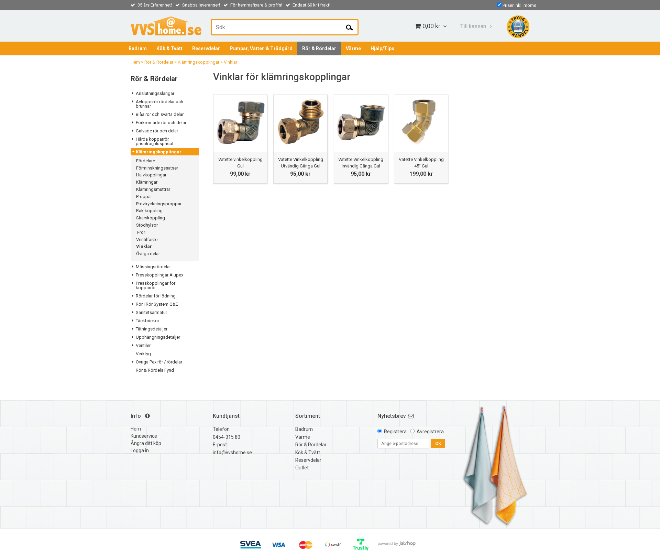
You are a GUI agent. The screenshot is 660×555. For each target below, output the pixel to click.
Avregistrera (430, 431)
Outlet (302, 467)
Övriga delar (148, 253)
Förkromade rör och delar (161, 122)
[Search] (349, 27)
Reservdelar (206, 48)
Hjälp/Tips (382, 48)
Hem (135, 62)
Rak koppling (149, 210)
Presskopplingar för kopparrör (155, 285)
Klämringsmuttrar (153, 189)
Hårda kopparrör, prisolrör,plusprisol (154, 141)
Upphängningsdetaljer (158, 337)
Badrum (138, 48)
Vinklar (230, 62)
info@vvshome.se (232, 452)
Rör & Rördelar (319, 48)
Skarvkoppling (150, 217)
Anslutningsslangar (155, 93)
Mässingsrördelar (153, 266)
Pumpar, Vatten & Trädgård (261, 48)
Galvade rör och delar (157, 130)
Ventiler (143, 345)
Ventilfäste (146, 239)
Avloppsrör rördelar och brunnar (159, 104)
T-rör (140, 232)
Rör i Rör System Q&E (157, 304)
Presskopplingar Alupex (159, 275)
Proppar (144, 196)
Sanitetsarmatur (151, 312)
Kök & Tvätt (169, 48)
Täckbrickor (147, 320)
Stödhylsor (147, 225)
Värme (353, 48)
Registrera (395, 431)
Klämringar (146, 182)
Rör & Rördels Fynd (155, 370)
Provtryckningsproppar (159, 203)
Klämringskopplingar (198, 62)
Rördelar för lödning (156, 295)
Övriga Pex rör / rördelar (159, 361)
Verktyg (143, 353)
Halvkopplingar (151, 174)
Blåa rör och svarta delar (160, 114)
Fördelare (145, 160)
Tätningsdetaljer (151, 328)
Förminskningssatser (157, 168)
